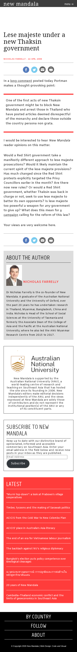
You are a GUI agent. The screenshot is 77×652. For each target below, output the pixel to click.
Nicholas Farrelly (15, 59)
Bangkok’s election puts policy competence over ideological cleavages (36, 561)
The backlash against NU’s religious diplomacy (34, 548)
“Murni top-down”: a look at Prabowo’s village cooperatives (34, 496)
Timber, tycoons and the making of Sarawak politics (38, 508)
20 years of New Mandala (22, 585)
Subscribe (18, 463)
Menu (67, 4)
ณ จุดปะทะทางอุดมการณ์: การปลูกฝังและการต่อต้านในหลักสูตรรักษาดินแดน (36, 574)
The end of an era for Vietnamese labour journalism (38, 538)
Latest (14, 484)
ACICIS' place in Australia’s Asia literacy (30, 528)
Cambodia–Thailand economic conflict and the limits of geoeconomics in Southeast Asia (35, 597)
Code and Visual (59, 646)
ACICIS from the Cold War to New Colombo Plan (36, 518)
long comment (21, 81)
